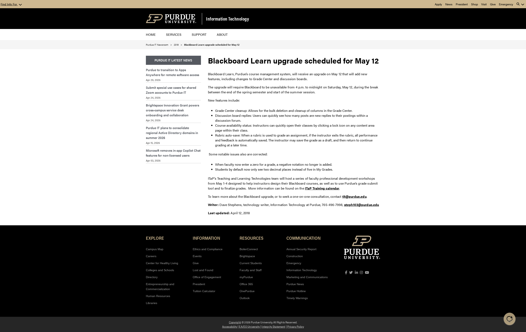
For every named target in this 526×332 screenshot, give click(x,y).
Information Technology (227, 18)
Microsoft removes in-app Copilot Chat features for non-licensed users (173, 153)
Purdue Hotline (296, 291)
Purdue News (295, 284)
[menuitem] (173, 60)
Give (493, 4)
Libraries (151, 303)
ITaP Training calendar (322, 188)
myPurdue (246, 277)
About (222, 34)
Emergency (506, 4)
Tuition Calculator (204, 291)
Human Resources (158, 296)
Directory (152, 277)
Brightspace (247, 256)
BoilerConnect (249, 249)
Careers (151, 256)
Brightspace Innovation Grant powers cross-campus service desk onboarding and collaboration (172, 110)
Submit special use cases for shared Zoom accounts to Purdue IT (171, 90)
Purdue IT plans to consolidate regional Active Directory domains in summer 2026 (172, 132)
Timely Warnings (297, 298)
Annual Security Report (301, 249)
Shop (474, 4)
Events (197, 256)
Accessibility (229, 326)
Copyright (235, 322)
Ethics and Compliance (208, 249)
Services (173, 34)
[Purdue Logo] (171, 18)
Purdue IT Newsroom (157, 44)
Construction (294, 256)
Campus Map (154, 249)
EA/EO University (249, 326)
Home (151, 34)
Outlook (245, 298)
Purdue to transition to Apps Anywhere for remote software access (172, 72)
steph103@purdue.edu (361, 204)
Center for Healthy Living (162, 263)
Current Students (251, 263)
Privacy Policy (295, 326)
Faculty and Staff (251, 270)
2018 (176, 44)
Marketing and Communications (307, 277)
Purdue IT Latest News (173, 60)
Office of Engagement (207, 277)
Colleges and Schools (160, 270)
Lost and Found (203, 270)
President (462, 4)
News (448, 4)
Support (199, 34)
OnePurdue (247, 291)
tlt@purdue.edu (354, 196)
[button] (520, 4)
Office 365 (246, 284)
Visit (484, 4)
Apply (438, 4)
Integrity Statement (273, 326)
